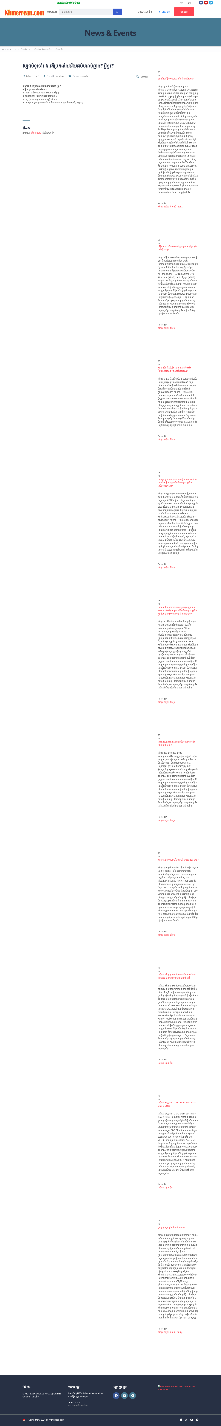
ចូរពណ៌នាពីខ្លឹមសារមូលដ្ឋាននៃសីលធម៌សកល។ (176, 78)
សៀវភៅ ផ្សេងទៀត (165, 1062)
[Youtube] (206, 3)
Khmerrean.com (56, 1419)
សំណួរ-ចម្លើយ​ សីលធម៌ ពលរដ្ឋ (170, 206)
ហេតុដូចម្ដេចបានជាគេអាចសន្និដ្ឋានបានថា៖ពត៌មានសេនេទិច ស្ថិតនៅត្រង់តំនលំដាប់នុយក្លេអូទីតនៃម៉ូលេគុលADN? (177, 482)
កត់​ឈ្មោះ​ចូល (36, 132)
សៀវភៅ (181, 3)
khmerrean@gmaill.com (78, 1405)
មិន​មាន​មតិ (144, 77)
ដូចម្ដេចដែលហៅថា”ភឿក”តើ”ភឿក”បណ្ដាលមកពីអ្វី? (178, 859)
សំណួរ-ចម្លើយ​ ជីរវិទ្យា (166, 328)
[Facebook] (201, 3)
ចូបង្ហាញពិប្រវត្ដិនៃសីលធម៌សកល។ (171, 1227)
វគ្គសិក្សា (190, 3)
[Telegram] (211, 3)
